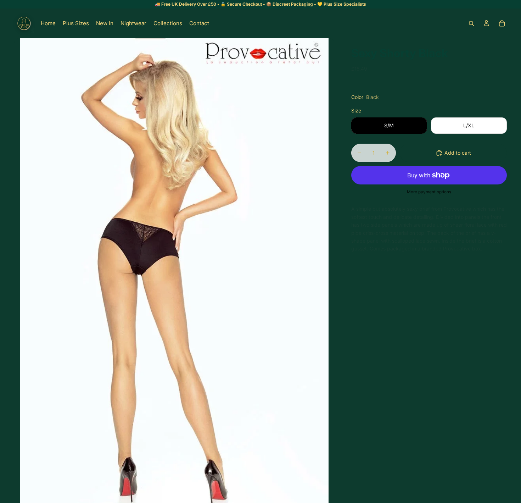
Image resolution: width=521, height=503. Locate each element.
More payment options (429, 191)
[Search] (471, 23)
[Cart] (502, 23)
